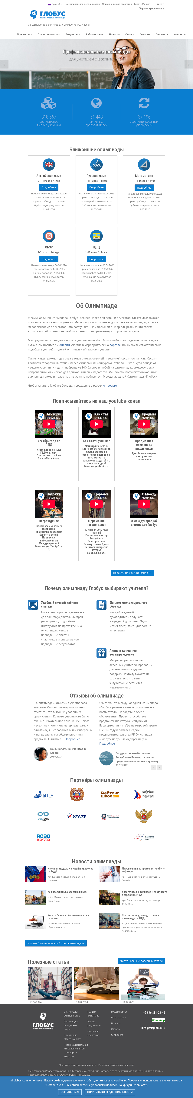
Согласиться (70, 1092)
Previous (4, 64)
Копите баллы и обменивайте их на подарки (68, 917)
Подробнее (72, 739)
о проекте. (110, 385)
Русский (56, 4)
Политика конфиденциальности (77, 1065)
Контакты (180, 34)
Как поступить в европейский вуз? (67, 891)
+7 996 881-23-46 (154, 1012)
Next (189, 64)
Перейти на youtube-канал (131, 573)
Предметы (23, 34)
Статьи (129, 34)
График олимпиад (49, 34)
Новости (114, 34)
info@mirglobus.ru (153, 1028)
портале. (116, 345)
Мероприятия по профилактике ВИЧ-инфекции (143, 870)
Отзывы (145, 34)
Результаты (73, 34)
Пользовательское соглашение (116, 1065)
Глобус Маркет (142, 3)
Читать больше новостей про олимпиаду (55, 943)
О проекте (162, 34)
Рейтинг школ (94, 34)
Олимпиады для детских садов (83, 3)
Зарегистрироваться (151, 8)
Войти (160, 3)
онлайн (65, 345)
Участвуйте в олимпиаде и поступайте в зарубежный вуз (144, 893)
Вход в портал (119, 1011)
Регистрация (118, 1017)
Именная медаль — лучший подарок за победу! (70, 870)
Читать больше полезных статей (141, 961)
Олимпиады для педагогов (117, 3)
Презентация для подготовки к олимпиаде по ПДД (140, 917)
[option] (96, 64)
